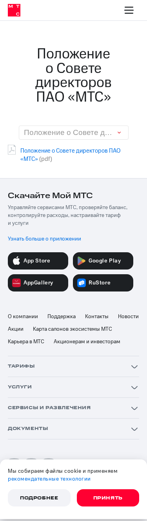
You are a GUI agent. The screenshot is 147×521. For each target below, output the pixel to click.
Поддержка (61, 317)
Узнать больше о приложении (44, 239)
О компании (23, 317)
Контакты (97, 317)
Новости (128, 317)
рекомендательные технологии (49, 479)
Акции (16, 329)
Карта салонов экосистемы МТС (72, 329)
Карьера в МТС (26, 342)
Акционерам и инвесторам (87, 342)
